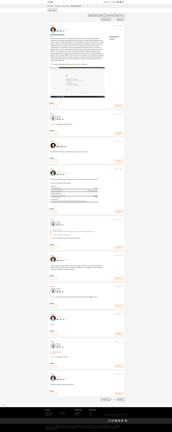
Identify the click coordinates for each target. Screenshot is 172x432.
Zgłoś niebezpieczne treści (90, 425)
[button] (123, 26)
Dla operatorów (77, 412)
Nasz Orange (51, 6)
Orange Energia (48, 427)
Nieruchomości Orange (105, 427)
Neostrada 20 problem (57, 34)
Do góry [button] (4, 405)
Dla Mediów (77, 415)
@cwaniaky (53, 124)
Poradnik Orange (117, 425)
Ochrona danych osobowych (94, 427)
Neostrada (112, 39)
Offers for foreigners (115, 427)
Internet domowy (65, 6)
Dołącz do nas (107, 2)
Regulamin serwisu (65, 427)
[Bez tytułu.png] (77, 82)
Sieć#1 (53, 425)
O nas (90, 412)
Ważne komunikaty (56, 427)
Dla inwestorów (77, 413)
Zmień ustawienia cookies (78, 425)
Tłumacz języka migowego (102, 425)
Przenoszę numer (48, 412)
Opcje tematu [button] (52, 10)
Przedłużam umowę (48, 413)
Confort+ (110, 425)
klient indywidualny (114, 36)
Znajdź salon (61, 412)
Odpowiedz (119, 105)
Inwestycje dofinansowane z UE (51, 429)
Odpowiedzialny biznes (60, 425)
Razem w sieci (69, 425)
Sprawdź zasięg (62, 413)
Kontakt (90, 413)
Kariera (90, 415)
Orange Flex (47, 425)
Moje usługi (57, 6)
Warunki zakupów (74, 427)
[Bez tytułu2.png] (74, 194)
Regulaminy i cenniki (49, 415)
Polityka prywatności (83, 427)
